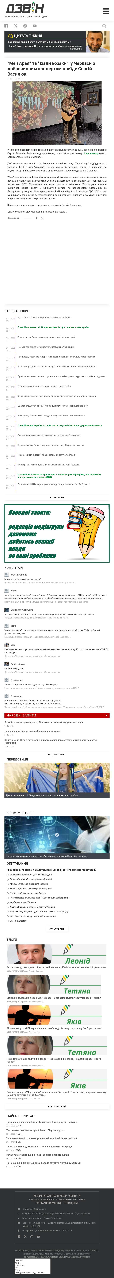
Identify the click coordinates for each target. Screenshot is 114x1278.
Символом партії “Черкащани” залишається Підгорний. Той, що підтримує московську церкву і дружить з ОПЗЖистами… (56, 1093)
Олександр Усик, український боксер (28, 893)
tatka (13, 625)
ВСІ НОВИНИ (57, 497)
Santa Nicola (18, 664)
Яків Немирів (34, 1032)
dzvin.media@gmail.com (34, 1209)
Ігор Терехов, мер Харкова (23, 902)
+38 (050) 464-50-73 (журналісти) (73, 1213)
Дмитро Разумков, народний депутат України (32, 907)
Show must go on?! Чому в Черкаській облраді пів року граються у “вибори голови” (54, 1028)
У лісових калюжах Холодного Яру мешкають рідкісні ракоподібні (36, 618)
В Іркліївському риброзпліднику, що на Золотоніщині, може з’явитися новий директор (46, 602)
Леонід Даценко (36, 971)
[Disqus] (57, 260)
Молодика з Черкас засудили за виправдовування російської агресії (38, 637)
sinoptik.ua (41, 1272)
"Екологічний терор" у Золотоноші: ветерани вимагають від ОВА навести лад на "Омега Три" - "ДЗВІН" (54, 707)
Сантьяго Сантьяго (22, 609)
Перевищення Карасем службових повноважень (32, 731)
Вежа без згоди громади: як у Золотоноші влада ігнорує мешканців (43, 722)
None (14, 590)
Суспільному (91, 153)
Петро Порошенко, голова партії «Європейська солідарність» (39, 898)
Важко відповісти (18, 921)
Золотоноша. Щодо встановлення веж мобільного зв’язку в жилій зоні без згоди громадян (51, 741)
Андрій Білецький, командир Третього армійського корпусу (39, 911)
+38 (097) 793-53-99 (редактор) (37, 1213)
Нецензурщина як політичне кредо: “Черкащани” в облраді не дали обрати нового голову (54, 1060)
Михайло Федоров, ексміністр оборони (29, 884)
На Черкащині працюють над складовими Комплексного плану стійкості (39, 582)
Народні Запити (21, 715)
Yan (13, 645)
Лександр (16, 680)
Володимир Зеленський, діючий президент (31, 875)
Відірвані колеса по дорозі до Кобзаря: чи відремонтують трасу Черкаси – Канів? (54, 997)
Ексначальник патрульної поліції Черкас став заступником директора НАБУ (41, 688)
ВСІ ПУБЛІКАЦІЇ (57, 1106)
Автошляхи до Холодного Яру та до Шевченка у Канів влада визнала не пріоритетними (56, 967)
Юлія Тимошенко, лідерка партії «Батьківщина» (33, 916)
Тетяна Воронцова (37, 1002)
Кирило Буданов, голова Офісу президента (31, 888)
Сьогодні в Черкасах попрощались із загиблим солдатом (32, 656)
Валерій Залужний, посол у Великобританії (31, 879)
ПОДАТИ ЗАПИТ (57, 754)
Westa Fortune (19, 574)
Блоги (25, 971)
